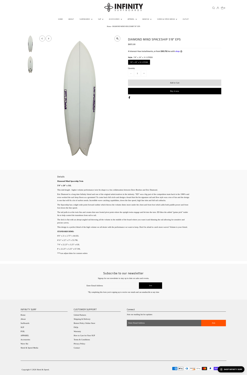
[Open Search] (213, 8)
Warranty (77, 331)
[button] (231, 369)
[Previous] (42, 38)
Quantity (131, 68)
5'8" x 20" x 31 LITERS (139, 62)
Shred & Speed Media (29, 348)
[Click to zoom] (117, 38)
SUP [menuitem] (100, 19)
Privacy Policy (79, 344)
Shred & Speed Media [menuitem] (166, 19)
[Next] (48, 38)
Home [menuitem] (60, 19)
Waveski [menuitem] (146, 19)
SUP (22, 327)
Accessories (25, 340)
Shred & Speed (43, 370)
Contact (77, 348)
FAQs (76, 327)
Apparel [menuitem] (131, 19)
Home (109, 26)
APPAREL (25, 335)
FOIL (23, 331)
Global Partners (80, 315)
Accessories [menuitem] (114, 19)
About (23, 319)
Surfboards (85, 19)
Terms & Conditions (82, 340)
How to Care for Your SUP (84, 335)
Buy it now (174, 91)
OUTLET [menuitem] (186, 19)
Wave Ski (24, 344)
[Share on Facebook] (129, 98)
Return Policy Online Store (84, 323)
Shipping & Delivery (82, 319)
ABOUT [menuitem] (71, 19)
